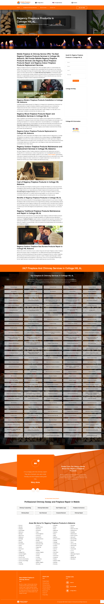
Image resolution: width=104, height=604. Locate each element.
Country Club (22, 557)
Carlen (20, 545)
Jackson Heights (40, 552)
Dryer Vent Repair (33, 411)
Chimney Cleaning (33, 287)
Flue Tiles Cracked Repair (53, 357)
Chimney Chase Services (53, 315)
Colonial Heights (22, 554)
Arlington (21, 528)
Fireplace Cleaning (92, 287)
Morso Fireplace (53, 388)
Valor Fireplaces (33, 371)
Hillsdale (38, 550)
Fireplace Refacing (72, 305)
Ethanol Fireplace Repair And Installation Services (72, 333)
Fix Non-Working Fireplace (33, 300)
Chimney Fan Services (92, 319)
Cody (20, 550)
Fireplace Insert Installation (13, 398)
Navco (54, 533)
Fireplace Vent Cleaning (72, 323)
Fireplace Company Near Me (13, 419)
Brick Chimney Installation (92, 300)
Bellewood (21, 537)
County (20, 562)
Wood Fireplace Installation (92, 327)
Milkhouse (55, 530)
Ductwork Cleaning (72, 415)
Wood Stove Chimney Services (14, 424)
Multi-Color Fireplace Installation (52, 366)
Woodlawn (73, 559)
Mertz (54, 528)
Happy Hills (38, 547)
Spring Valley (73, 538)
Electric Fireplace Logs (33, 348)
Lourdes (38, 557)
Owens (54, 550)
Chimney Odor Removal (33, 357)
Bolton (20, 540)
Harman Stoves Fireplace (33, 380)
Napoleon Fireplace (53, 375)
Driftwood (38, 530)
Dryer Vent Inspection (92, 402)
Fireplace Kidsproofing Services (72, 398)
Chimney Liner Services (13, 319)
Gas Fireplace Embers (92, 362)
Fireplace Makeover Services (53, 430)
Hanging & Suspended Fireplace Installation (92, 425)
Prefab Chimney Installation (52, 398)
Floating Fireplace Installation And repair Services (72, 435)
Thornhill (72, 547)
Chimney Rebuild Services (33, 398)
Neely (54, 535)
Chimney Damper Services (33, 319)
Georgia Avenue (39, 538)
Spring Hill (73, 537)
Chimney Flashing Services (13, 323)
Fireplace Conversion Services (72, 424)
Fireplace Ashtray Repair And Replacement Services (92, 338)
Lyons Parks (39, 559)
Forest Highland (39, 533)
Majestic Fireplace (72, 375)
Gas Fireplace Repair (53, 327)
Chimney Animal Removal (72, 393)
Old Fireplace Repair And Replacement (72, 310)
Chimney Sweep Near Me (53, 415)
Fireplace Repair (53, 295)
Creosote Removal (33, 291)
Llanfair (38, 555)
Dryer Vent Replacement (53, 411)
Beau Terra (21, 535)
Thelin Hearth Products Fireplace (33, 393)
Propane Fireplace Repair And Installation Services (14, 338)
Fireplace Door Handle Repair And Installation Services (72, 338)
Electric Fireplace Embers (72, 362)
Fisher (37, 532)
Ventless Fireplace (52, 424)
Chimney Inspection (72, 287)
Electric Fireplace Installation (33, 332)
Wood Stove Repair (53, 419)
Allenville (20, 527)
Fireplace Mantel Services (92, 435)
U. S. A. (72, 550)
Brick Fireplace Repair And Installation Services (13, 435)
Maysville (55, 525)
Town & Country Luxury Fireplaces (53, 371)
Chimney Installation (92, 291)
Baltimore (21, 532)
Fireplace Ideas (14, 415)
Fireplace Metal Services (14, 343)
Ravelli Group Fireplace (52, 393)
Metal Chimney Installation (13, 305)
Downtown (38, 528)
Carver (20, 547)
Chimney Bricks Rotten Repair (72, 352)
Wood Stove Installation (72, 419)
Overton (55, 548)
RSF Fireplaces (14, 375)
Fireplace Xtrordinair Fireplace (92, 384)
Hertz (37, 548)
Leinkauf (38, 554)
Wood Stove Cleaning (92, 419)
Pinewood (55, 557)
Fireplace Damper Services (72, 343)
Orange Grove (56, 543)
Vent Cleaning (13, 402)
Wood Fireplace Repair (33, 327)
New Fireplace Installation (92, 295)
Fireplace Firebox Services (53, 343)
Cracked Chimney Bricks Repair (92, 352)
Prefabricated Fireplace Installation (92, 332)
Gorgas (37, 540)
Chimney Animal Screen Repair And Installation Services (72, 301)
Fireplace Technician (92, 415)
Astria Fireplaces (92, 371)
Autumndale (21, 530)
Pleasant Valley (56, 560)
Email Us (75, 2)
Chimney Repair (72, 291)
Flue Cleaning (13, 291)
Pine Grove (55, 555)
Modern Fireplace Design (14, 362)
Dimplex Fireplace (72, 380)
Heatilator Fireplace (33, 375)
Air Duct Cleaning (33, 402)
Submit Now (75, 80)
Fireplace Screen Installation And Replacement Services (92, 394)
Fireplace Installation (72, 295)
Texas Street (73, 545)
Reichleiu (55, 562)
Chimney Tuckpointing (92, 305)
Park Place (55, 552)
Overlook (55, 547)
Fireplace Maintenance (33, 419)
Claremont (21, 548)
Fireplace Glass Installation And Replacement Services (33, 338)
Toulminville (73, 548)
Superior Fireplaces (14, 371)
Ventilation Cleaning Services (33, 430)
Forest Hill (38, 535)
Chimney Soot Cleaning (13, 295)
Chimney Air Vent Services (14, 366)
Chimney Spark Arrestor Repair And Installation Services (53, 301)
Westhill (72, 555)
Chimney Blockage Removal (33, 310)
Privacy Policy (45, 594)
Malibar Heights (39, 562)
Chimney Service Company (72, 407)
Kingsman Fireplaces (72, 371)
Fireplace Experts (92, 407)
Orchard (55, 545)
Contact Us (52, 7)
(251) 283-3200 (82, 7)
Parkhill (55, 554)
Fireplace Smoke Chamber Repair (53, 305)
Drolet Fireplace (14, 388)
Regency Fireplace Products (92, 366)
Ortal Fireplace (72, 384)
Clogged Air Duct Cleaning (33, 407)
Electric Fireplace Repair (72, 327)
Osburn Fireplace (52, 380)
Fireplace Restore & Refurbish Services (33, 435)
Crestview (21, 564)
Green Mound (39, 542)
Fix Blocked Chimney (14, 352)
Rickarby (55, 564)
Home (18, 7)
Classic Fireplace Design (92, 357)
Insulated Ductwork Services (92, 430)
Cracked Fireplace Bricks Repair (52, 435)
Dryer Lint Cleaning (53, 402)
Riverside (73, 525)
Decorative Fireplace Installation (92, 411)
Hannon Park (39, 545)
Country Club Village (23, 560)
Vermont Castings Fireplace (92, 375)
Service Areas (43, 7)
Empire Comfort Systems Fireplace (14, 393)
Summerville (73, 540)
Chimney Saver (92, 310)
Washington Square (75, 554)
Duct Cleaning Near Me (33, 415)
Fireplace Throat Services (14, 348)
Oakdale (55, 540)
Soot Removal (53, 291)
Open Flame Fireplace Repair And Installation (13, 430)
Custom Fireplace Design (33, 362)
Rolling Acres (74, 530)
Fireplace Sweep (53, 323)
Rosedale (73, 532)
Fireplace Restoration (13, 300)
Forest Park (38, 537)
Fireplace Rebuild (13, 327)
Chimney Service (53, 287)
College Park (21, 552)
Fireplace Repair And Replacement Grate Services (33, 343)
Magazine (38, 560)
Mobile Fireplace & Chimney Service (72, 601)
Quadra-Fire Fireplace (92, 380)
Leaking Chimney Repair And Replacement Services (33, 353)
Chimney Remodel (72, 430)
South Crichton (74, 535)
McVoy (54, 527)
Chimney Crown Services (14, 315)
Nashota (55, 532)
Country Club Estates (23, 559)
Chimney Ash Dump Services (53, 319)
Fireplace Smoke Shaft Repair (33, 305)
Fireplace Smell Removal (13, 357)
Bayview (20, 533)
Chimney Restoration (13, 310)
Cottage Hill (21, 555)
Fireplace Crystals (33, 366)
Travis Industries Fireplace (72, 388)
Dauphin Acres (39, 527)
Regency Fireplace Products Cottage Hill (28, 34)
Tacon (72, 542)
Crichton (38, 525)
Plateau (55, 559)
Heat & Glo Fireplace (14, 380)
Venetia (72, 552)
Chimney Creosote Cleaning (33, 295)
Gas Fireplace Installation (14, 332)
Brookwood (21, 543)
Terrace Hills (73, 543)
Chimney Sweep (13, 287)
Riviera (72, 527)
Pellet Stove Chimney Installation (52, 362)
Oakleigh (55, 542)
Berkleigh (21, 538)
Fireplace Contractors (92, 323)
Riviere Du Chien (74, 528)
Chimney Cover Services (72, 315)
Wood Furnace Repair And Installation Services (52, 333)
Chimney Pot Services (72, 319)
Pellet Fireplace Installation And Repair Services (72, 367)
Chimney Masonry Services (33, 323)
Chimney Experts (13, 411)
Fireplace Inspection (53, 310)
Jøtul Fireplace (14, 384)
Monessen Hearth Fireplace (33, 388)
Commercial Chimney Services (53, 348)
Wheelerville (73, 557)
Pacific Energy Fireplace (33, 384)
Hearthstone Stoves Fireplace (92, 388)
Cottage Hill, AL (73, 590)
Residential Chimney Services (72, 348)
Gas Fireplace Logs (92, 343)
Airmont (20, 525)
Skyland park (74, 533)
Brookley (21, 542)
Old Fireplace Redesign (72, 357)
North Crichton (56, 538)
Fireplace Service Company (52, 407)
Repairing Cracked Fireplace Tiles (53, 352)
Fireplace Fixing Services (33, 424)
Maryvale (38, 564)
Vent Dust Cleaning (72, 402)
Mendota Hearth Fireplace (53, 384)
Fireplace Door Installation (53, 338)
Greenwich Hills (39, 543)
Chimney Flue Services (92, 315)
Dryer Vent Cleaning (92, 398)
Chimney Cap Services (33, 315)
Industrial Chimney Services (92, 348)
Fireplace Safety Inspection (72, 411)
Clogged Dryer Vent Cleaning (13, 407)
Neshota (55, 537)
